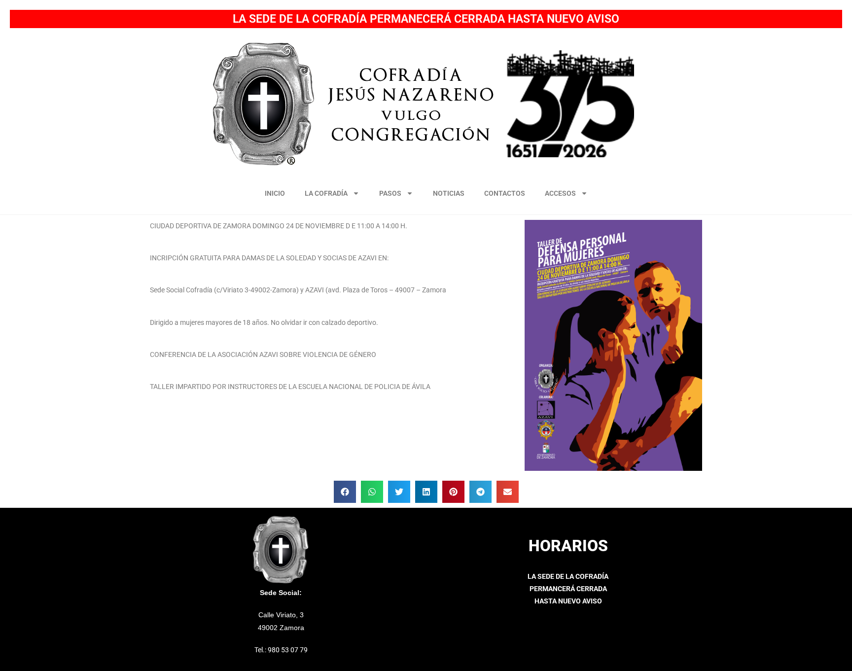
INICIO (275, 193)
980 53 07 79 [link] (288, 650)
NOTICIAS (448, 193)
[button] (345, 492)
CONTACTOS (504, 193)
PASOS (390, 193)
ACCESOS (560, 193)
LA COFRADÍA (326, 193)
